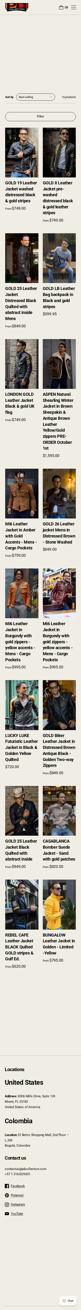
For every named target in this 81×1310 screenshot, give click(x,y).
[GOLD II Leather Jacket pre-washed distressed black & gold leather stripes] (59, 152)
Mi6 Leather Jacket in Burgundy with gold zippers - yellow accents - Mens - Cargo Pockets (20, 641)
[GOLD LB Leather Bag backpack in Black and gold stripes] (59, 258)
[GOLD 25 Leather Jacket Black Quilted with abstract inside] (21, 811)
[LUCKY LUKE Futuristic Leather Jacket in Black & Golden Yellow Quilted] (21, 705)
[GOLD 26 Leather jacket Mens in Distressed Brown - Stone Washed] (59, 493)
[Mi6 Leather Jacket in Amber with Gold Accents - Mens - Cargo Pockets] (21, 493)
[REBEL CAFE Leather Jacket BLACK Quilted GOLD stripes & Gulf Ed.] (21, 904)
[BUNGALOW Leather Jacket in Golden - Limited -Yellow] (59, 904)
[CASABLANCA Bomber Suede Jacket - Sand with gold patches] (59, 811)
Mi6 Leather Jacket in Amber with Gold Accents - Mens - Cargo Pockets (21, 535)
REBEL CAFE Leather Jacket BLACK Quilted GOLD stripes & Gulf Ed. (19, 947)
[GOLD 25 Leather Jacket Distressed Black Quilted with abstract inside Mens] (21, 258)
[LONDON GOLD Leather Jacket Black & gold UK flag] (21, 364)
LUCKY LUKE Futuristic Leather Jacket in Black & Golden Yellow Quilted (21, 747)
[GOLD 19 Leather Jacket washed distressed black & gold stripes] (21, 152)
